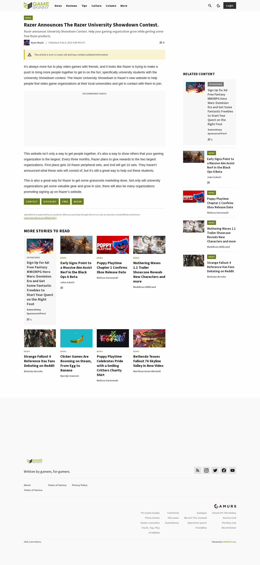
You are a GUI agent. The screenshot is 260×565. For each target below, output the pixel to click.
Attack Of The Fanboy (224, 512)
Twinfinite (173, 512)
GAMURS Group (229, 541)
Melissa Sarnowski (107, 277)
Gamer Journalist (150, 522)
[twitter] (215, 470)
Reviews (71, 5)
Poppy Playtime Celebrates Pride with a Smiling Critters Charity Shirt (110, 365)
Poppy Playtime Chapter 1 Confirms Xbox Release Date (112, 267)
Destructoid (229, 517)
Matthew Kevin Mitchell (147, 371)
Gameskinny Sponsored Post (36, 311)
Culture (96, 5)
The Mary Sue (228, 522)
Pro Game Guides (150, 512)
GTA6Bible (154, 532)
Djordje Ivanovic (69, 375)
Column (111, 5)
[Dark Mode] (218, 5)
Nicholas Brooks (33, 371)
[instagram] (206, 470)
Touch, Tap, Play (150, 527)
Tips (84, 5)
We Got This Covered (195, 517)
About (27, 485)
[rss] (197, 470)
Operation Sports (197, 522)
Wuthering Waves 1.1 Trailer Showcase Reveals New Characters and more (149, 272)
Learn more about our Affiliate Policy (40, 217)
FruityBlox (201, 527)
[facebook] (223, 470)
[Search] (209, 5)
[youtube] (232, 470)
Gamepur (202, 512)
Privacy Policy (79, 485)
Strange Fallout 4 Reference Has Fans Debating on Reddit (39, 361)
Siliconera (173, 517)
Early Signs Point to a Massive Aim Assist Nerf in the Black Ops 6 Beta (76, 270)
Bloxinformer (229, 527)
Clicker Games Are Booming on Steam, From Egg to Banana (76, 363)
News (58, 5)
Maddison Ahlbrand (144, 287)
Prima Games (152, 517)
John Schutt (67, 282)
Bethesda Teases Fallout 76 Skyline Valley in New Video (148, 361)
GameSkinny (172, 522)
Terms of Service (57, 485)
